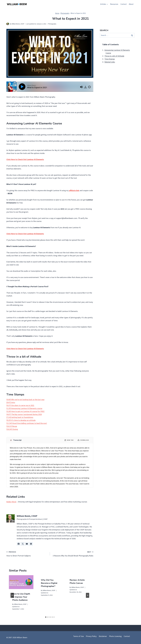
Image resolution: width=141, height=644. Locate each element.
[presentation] (21, 582)
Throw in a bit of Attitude (114, 56)
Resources (114, 4)
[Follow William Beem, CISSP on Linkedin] (31, 544)
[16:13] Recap (11, 426)
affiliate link (74, 190)
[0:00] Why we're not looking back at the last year (25, 399)
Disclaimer (103, 636)
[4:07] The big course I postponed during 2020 (24, 414)
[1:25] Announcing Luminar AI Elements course (24, 408)
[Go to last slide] (12, 595)
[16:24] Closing (12, 429)
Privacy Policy (91, 636)
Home (57, 13)
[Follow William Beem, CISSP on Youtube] (27, 544)
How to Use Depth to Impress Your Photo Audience (21, 596)
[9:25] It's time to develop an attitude (21, 420)
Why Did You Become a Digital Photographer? (49, 583)
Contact (123, 4)
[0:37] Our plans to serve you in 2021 (20, 405)
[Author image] (7, 24)
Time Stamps (109, 59)
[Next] (87, 595)
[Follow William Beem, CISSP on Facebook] (18, 544)
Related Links (109, 62)
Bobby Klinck (11, 502)
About (131, 4)
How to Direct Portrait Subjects (18, 554)
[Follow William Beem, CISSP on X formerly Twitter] (23, 544)
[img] (89, 87)
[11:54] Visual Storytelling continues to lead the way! (26, 423)
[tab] (45, 617)
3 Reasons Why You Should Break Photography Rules (73, 554)
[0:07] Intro (10, 402)
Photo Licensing (115, 636)
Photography (64, 13)
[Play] (22, 86)
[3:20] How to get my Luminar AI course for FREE (25, 411)
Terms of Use (78, 636)
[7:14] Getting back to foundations (19, 417)
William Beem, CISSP (18, 24)
